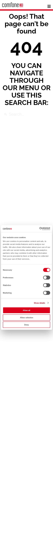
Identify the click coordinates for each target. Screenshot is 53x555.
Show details (39, 303)
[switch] (46, 278)
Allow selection (26, 317)
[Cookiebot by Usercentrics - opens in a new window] (39, 228)
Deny (26, 325)
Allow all (26, 310)
